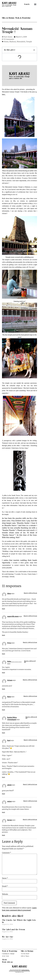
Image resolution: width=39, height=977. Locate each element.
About (4, 960)
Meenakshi (21, 42)
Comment (6, 852)
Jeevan (9, 820)
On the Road (25, 953)
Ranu (9, 697)
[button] (35, 4)
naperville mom (12, 616)
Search (26, 4)
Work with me (7, 962)
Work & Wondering (9, 951)
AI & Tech (5, 956)
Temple (29, 42)
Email (5, 886)
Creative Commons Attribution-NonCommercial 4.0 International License (19, 970)
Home (6, 42)
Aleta (9, 593)
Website (5, 894)
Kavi (8, 740)
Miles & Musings (27, 951)
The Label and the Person (13, 930)
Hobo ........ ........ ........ (14, 661)
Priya (9, 643)
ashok (9, 785)
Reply (3, 608)
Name (5, 878)
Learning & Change (8, 953)
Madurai (12, 42)
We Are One (7, 937)
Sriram (9, 680)
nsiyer (9, 801)
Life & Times (25, 956)
